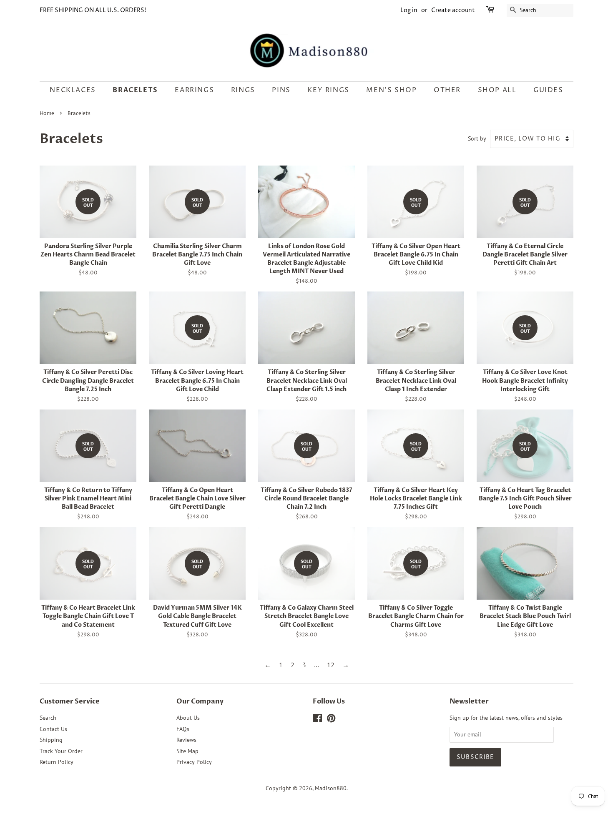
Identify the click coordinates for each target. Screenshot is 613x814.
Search (48, 717)
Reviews (186, 740)
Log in (408, 10)
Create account (453, 10)
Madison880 (331, 788)
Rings (243, 90)
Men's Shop (391, 90)
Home (47, 113)
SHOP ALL (497, 90)
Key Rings (328, 90)
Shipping (51, 740)
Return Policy (56, 762)
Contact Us (53, 729)
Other (447, 90)
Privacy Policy (194, 762)
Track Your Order (61, 751)
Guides (548, 90)
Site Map (187, 751)
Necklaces (72, 90)
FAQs (182, 729)
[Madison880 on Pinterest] (331, 720)
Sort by (477, 138)
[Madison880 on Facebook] (317, 720)
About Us (188, 717)
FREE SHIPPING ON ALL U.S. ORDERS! (93, 10)
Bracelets (135, 90)
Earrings (194, 90)
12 (330, 665)
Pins (281, 90)
